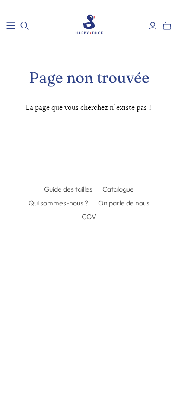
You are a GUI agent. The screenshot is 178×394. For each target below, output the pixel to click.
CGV (89, 216)
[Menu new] (10, 26)
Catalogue (118, 189)
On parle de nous (123, 203)
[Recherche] (24, 26)
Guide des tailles (68, 189)
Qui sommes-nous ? (58, 203)
